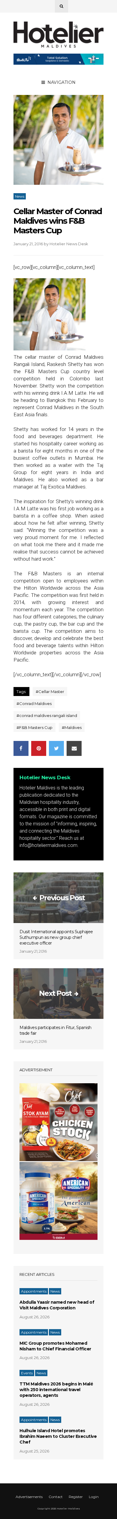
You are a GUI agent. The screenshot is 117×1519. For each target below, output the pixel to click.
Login (94, 1496)
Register (76, 1496)
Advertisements (29, 1496)
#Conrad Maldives (34, 703)
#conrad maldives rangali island (46, 715)
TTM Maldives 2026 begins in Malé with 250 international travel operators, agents (56, 1389)
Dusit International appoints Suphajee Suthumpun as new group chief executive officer (56, 937)
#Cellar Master (50, 691)
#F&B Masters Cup (34, 727)
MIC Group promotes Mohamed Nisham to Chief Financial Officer (55, 1346)
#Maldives (72, 727)
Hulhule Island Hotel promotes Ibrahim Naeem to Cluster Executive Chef (58, 1436)
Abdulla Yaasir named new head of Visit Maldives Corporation (57, 1305)
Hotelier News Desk (69, 243)
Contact (56, 1496)
